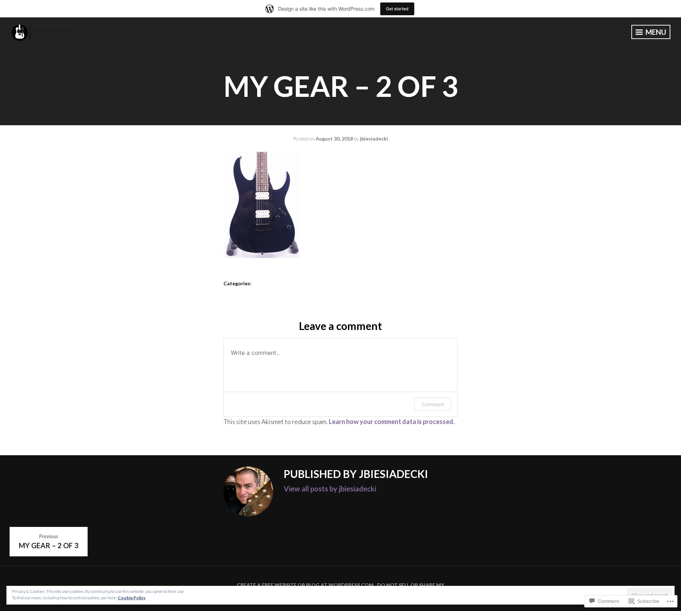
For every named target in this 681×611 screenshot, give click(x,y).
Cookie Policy (131, 597)
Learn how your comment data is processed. (392, 421)
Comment (433, 404)
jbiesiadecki (374, 139)
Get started (397, 8)
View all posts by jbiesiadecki (330, 488)
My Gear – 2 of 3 (48, 541)
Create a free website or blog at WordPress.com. (306, 585)
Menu (655, 32)
